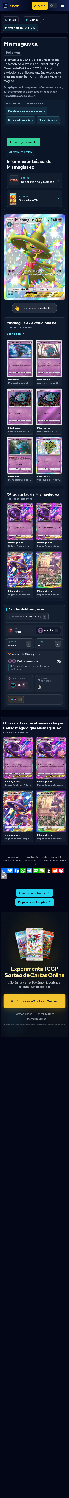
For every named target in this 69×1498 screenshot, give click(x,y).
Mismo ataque (48, 120)
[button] (53, 5)
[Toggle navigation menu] (62, 6)
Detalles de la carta (20, 120)
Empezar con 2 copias (32, 902)
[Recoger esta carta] (23, 142)
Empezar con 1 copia (32, 892)
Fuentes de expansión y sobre (26, 111)
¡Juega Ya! (40, 5)
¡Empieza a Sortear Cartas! (37, 1001)
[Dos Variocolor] (16, 699)
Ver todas (14, 334)
